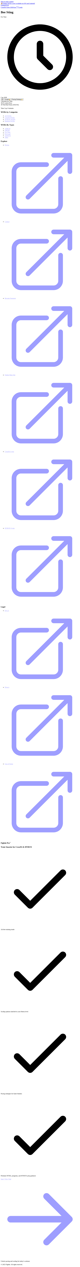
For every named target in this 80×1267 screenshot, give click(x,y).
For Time (7, 132)
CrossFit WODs (10, 117)
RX (2, 99)
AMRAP (7, 128)
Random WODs (10, 121)
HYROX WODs (10, 119)
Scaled (7, 99)
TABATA (8, 136)
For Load (7, 134)
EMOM (7, 130)
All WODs (8, 116)
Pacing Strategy (17, 99)
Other (6, 137)
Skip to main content (7, 1)
